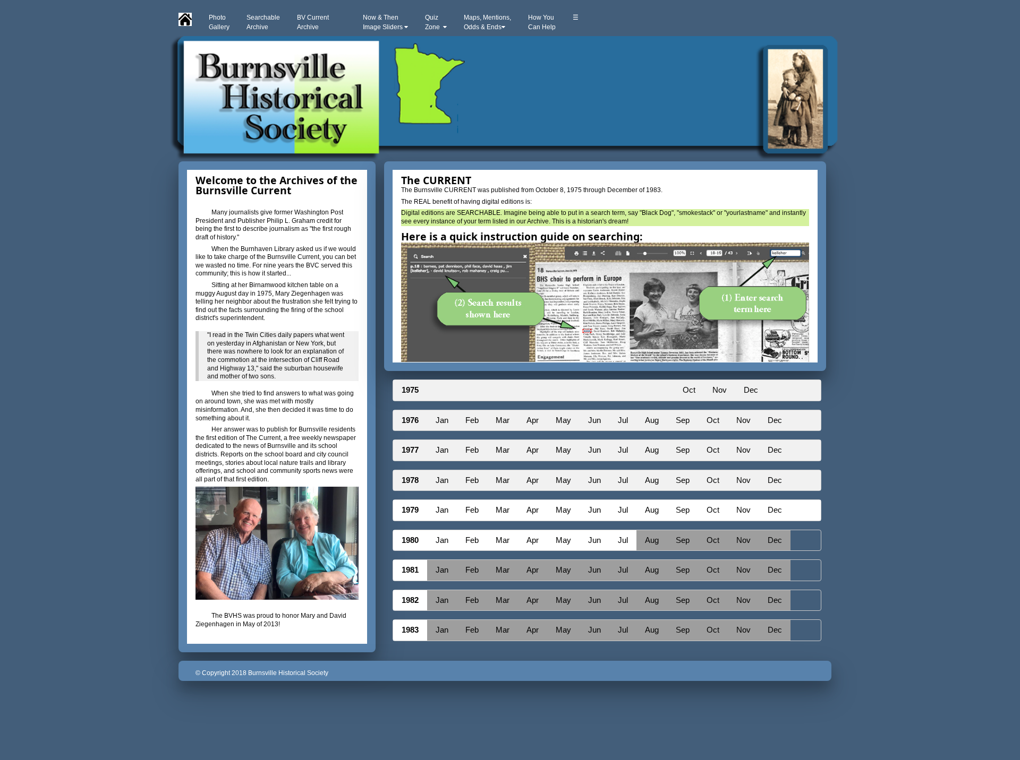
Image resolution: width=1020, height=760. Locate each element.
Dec (751, 389)
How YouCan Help (542, 22)
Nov (719, 389)
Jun (594, 420)
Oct (689, 389)
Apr (532, 420)
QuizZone (434, 22)
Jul (623, 420)
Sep (683, 420)
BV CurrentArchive (313, 22)
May (563, 420)
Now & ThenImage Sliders (383, 22)
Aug (652, 420)
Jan (442, 420)
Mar (502, 420)
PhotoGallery (219, 22)
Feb (472, 420)
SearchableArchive (263, 22)
